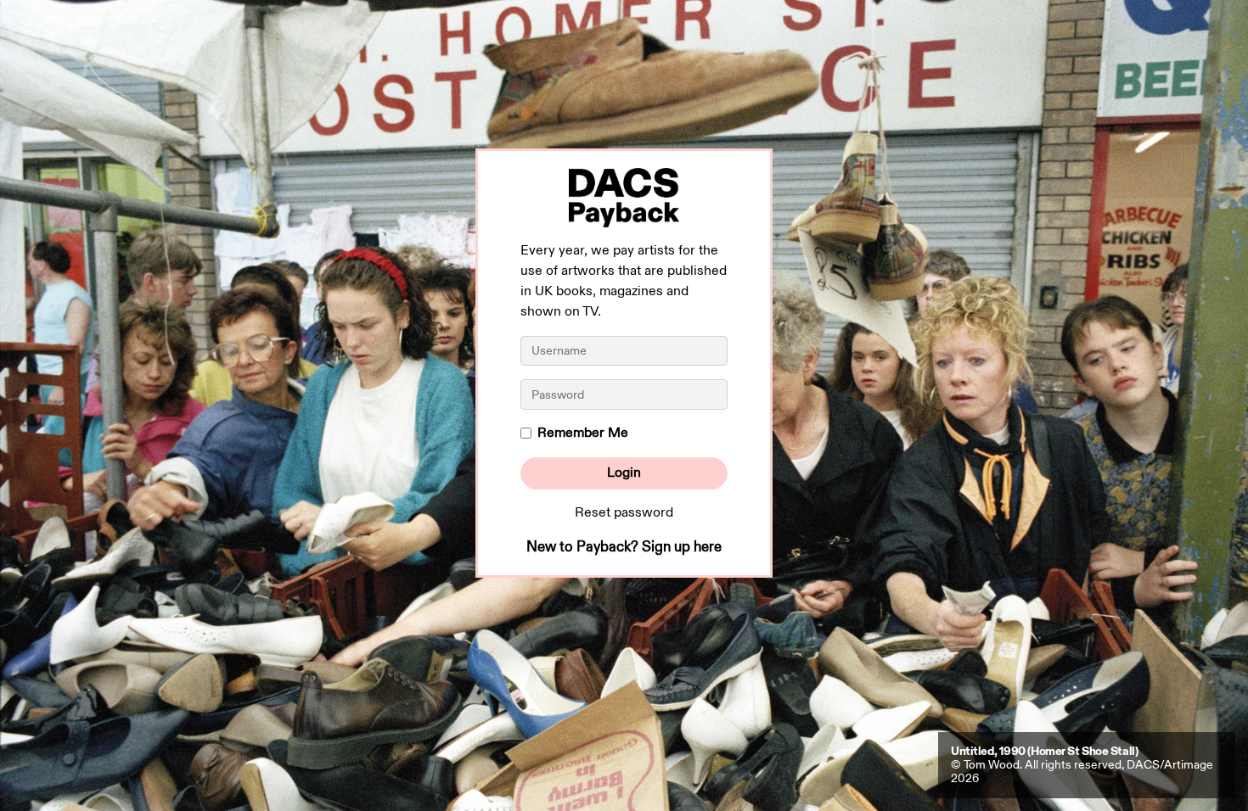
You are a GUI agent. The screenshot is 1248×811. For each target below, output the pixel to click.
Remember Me (582, 433)
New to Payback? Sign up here (624, 547)
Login (624, 473)
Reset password (624, 513)
